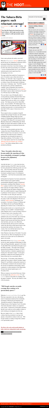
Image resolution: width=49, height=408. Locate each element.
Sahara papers (9, 333)
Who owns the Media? (26, 403)
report (16, 240)
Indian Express (18, 331)
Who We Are (12, 403)
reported (16, 60)
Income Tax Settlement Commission (10, 331)
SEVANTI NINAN (5, 26)
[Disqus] (13, 352)
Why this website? (4, 403)
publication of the (16, 275)
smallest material (9, 200)
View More (37, 78)
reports (31, 34)
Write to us (18, 403)
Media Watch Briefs (36, 23)
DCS (47, 406)
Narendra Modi (3, 333)
